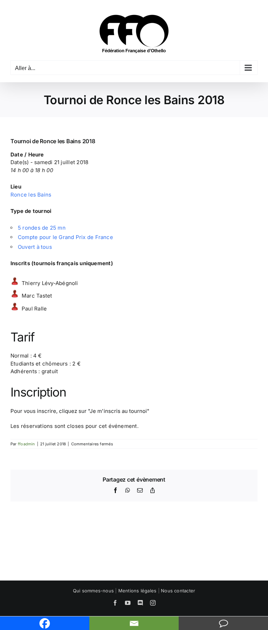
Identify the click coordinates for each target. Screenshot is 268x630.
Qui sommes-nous (93, 590)
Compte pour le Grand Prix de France (65, 237)
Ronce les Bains (30, 194)
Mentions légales (137, 590)
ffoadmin (26, 443)
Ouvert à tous (35, 247)
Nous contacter (178, 590)
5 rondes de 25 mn (42, 227)
